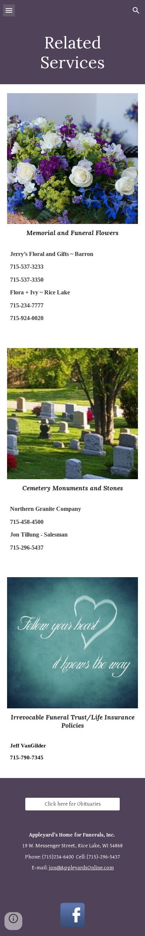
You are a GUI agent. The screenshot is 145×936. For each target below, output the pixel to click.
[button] (9, 10)
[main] (72, 52)
